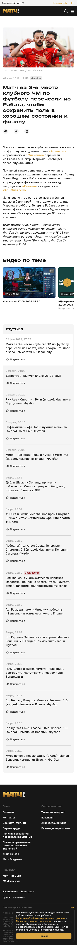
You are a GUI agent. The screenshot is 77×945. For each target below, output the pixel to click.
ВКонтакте (9, 891)
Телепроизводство (53, 812)
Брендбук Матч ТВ (14, 823)
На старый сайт (60, 3)
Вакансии (47, 817)
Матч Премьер (12, 875)
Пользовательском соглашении (33, 921)
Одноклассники (13, 897)
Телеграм (27, 891)
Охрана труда (11, 828)
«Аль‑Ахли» (57, 151)
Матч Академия (12, 859)
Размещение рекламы (55, 828)
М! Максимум (11, 881)
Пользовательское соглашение (17, 907)
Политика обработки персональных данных (17, 835)
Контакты (9, 817)
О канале (8, 812)
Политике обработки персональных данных (40, 918)
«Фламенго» (35, 155)
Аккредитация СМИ (53, 823)
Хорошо (44, 936)
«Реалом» (29, 186)
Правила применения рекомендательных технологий (17, 845)
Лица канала (11, 854)
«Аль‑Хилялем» (14, 190)
